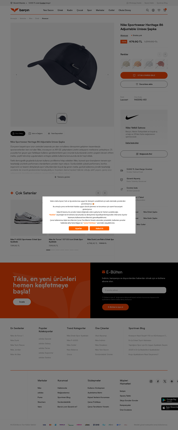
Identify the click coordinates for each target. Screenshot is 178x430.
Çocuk (80, 10)
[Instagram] (151, 381)
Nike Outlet (141, 224)
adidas (40, 392)
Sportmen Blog (162, 3)
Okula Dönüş (125, 10)
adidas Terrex (44, 348)
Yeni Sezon (48, 10)
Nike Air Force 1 (16, 336)
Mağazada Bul (146, 154)
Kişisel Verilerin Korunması (98, 397)
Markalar (100, 10)
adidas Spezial (45, 339)
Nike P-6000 (72, 340)
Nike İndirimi (100, 340)
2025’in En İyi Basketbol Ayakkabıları (144, 350)
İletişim (122, 391)
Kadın (70, 10)
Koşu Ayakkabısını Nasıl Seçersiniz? (143, 354)
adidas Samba (45, 357)
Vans (40, 407)
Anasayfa (13, 18)
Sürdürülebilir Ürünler (104, 354)
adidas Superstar (46, 353)
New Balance (72, 350)
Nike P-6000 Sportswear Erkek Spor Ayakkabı (26, 240)
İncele (22, 302)
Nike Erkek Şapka (150, 212)
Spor (89, 10)
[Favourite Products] (159, 10)
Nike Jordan (15, 350)
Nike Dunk (14, 340)
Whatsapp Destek (135, 3)
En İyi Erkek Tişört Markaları (140, 340)
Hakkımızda (62, 388)
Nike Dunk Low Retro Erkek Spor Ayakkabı (105, 239)
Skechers (41, 402)
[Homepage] (19, 10)
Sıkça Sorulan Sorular (129, 400)
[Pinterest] (171, 381)
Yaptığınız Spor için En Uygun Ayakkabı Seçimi (148, 345)
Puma (40, 397)
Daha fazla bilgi (132, 143)
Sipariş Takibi (149, 3)
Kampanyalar (125, 405)
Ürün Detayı (19, 133)
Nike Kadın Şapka (150, 218)
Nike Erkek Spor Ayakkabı (77, 336)
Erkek (60, 10)
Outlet (111, 10)
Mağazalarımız (63, 392)
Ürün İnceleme (126, 410)
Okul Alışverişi (101, 336)
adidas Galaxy (45, 343)
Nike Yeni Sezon (102, 350)
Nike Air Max (15, 354)
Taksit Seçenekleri (57, 133)
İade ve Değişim (37, 133)
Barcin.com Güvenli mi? (67, 407)
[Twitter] (164, 381)
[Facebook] (157, 381)
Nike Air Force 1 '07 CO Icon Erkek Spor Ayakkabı (66, 240)
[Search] (147, 10)
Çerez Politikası (94, 402)
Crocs (69, 354)
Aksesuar (45, 18)
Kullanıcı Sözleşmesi (96, 388)
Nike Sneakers (101, 345)
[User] (153, 10)
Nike (30, 18)
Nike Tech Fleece (17, 345)
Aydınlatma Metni (95, 392)
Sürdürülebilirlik (64, 402)
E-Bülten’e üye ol (115, 307)
